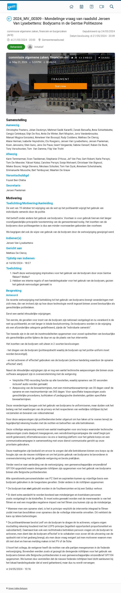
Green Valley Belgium (17, 588)
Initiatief (38, 46)
